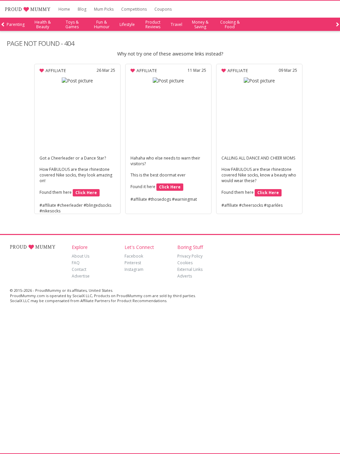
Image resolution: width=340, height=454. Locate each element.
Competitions (134, 9)
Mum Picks (104, 9)
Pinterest (133, 263)
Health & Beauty (43, 24)
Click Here (86, 192)
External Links (190, 269)
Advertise (81, 276)
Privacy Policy (190, 256)
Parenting (16, 24)
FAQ (76, 263)
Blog (82, 9)
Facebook (134, 256)
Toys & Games (72, 24)
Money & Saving (200, 24)
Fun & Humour (102, 24)
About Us (80, 256)
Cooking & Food (230, 24)
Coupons (163, 9)
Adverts (184, 276)
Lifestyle (127, 24)
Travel (176, 24)
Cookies (185, 263)
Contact (79, 269)
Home (64, 9)
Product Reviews (152, 24)
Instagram (134, 269)
